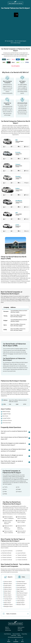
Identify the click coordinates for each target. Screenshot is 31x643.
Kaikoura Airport (8, 589)
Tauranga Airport (8, 598)
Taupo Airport (20, 596)
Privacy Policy (24, 633)
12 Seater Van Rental (22, 559)
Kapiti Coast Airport (21, 589)
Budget (5, 320)
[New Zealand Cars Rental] (15, 3)
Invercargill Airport (21, 587)
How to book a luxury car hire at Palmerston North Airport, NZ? (14, 438)
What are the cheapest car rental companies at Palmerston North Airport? (13, 444)
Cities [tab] (23, 577)
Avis (18, 487)
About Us (7, 627)
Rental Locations (21, 627)
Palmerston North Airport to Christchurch (8, 527)
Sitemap (19, 635)
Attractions (20, 628)
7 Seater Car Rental (21, 555)
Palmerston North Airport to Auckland (21, 517)
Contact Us (7, 628)
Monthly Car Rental (6, 553)
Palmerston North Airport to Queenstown (21, 527)
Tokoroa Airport (21, 600)
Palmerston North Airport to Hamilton (8, 532)
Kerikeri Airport (7, 591)
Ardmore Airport (8, 581)
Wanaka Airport (20, 602)
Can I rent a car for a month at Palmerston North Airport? (14, 432)
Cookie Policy (13, 635)
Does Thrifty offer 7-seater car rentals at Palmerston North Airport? (12, 462)
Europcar (6, 311)
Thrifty (5, 316)
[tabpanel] (15, 594)
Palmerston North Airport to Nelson (21, 532)
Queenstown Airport (22, 595)
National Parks (8, 630)
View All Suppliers (15, 66)
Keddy (5, 329)
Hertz (5, 325)
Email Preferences (7, 633)
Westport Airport (21, 604)
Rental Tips (20, 630)
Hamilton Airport (21, 585)
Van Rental (19, 550)
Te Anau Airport (21, 598)
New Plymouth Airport (22, 593)
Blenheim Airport (8, 583)
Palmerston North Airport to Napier (21, 521)
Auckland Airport (21, 581)
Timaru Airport (7, 600)
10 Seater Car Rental (7, 559)
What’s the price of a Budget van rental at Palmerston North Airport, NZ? (12, 456)
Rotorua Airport (8, 596)
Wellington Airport (8, 604)
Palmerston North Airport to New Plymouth (8, 522)
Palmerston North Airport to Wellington (9, 517)
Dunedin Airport (7, 585)
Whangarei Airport (8, 606)
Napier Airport (20, 591)
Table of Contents (11, 613)
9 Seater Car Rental (21, 557)
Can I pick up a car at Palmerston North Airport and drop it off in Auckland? (13, 450)
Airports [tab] (9, 577)
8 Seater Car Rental (6, 557)
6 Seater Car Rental (6, 555)
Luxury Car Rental (21, 553)
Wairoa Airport (7, 602)
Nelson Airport (7, 593)
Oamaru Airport (7, 595)
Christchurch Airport (22, 583)
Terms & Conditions (16, 633)
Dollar (5, 491)
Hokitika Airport (7, 587)
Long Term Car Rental (7, 550)
